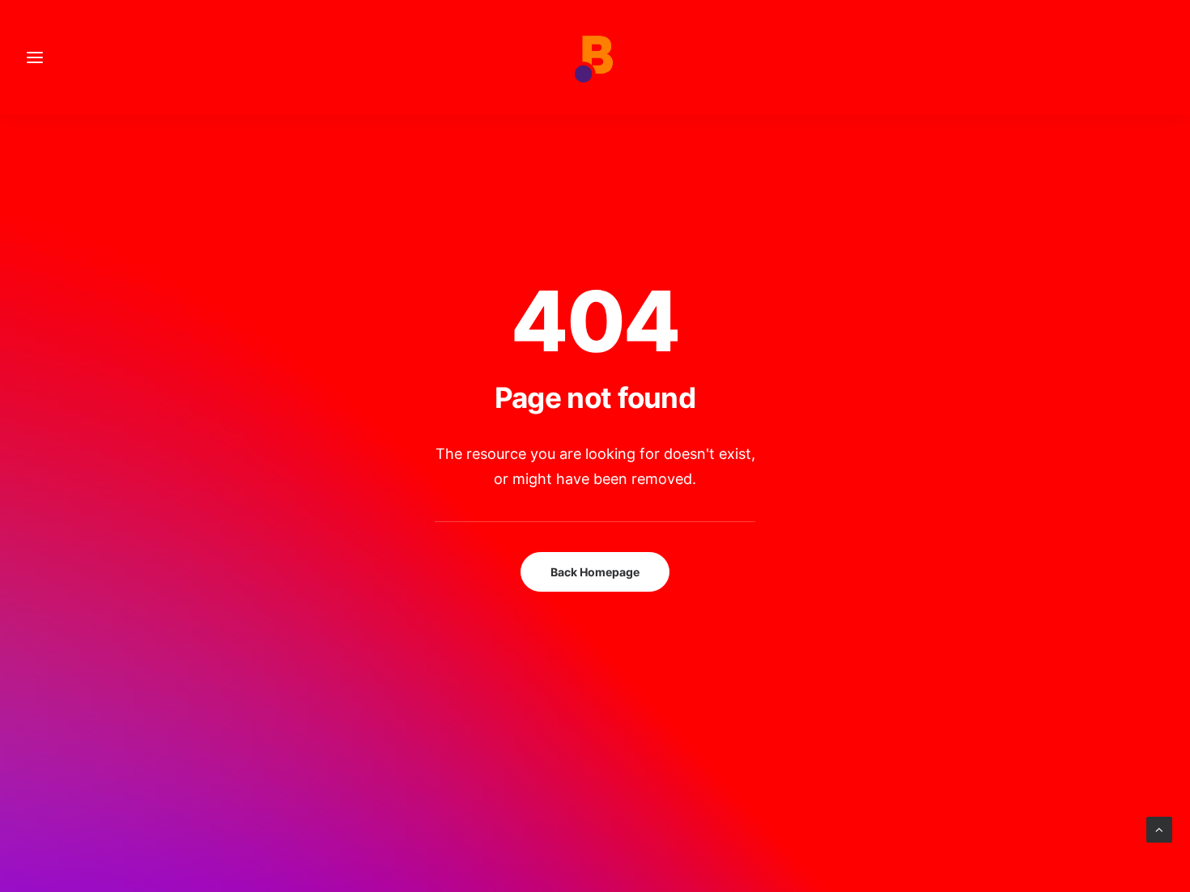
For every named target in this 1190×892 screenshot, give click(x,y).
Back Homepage (595, 572)
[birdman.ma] (595, 57)
